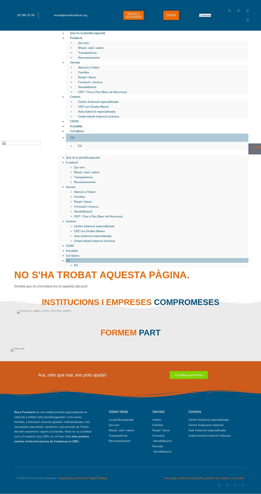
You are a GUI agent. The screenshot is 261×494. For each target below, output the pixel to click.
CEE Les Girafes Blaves (93, 106)
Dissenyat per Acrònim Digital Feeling (83, 478)
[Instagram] (247, 10)
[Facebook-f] (229, 10)
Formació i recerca (90, 82)
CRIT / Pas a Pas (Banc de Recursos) (102, 92)
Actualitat (76, 126)
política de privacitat (191, 478)
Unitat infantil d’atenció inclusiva (98, 116)
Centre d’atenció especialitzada (98, 101)
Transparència (87, 52)
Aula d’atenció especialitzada (96, 111)
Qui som (83, 43)
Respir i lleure (87, 77)
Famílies (83, 72)
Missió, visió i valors (91, 47)
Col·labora (77, 131)
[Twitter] (238, 10)
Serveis (75, 62)
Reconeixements (89, 57)
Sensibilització (87, 87)
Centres (75, 96)
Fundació (76, 38)
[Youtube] (247, 20)
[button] (153, 152)
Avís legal (170, 478)
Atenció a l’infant (88, 67)
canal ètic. (238, 478)
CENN (74, 121)
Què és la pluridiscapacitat (87, 33)
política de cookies (217, 478)
